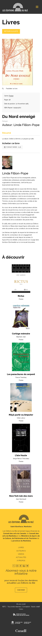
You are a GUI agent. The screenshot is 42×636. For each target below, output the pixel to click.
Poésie (11, 96)
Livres (21, 547)
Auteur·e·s (21, 551)
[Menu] (37, 7)
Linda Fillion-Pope (26, 125)
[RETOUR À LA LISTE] (11, 33)
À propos (21, 561)
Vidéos (21, 554)
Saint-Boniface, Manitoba (21, 527)
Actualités (21, 557)
